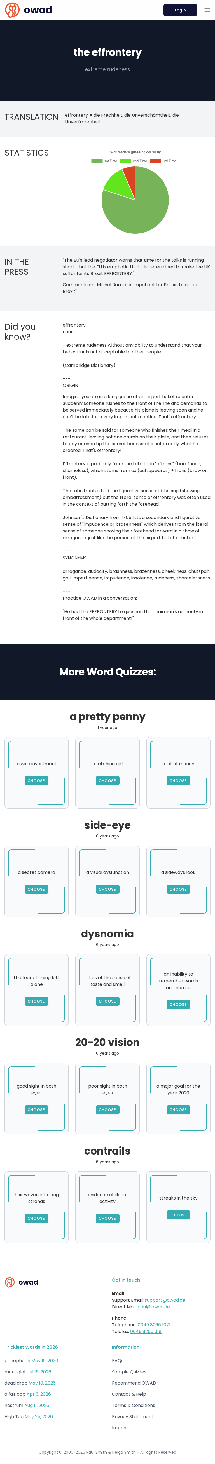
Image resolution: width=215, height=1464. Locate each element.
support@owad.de (165, 1300)
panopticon (17, 1360)
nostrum (13, 1405)
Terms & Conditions (133, 1405)
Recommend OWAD (134, 1383)
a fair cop (14, 1394)
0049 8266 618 (146, 1331)
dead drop (15, 1383)
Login (180, 10)
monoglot (15, 1372)
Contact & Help (129, 1394)
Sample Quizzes (129, 1372)
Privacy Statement (132, 1416)
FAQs (117, 1360)
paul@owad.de (153, 1307)
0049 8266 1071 (154, 1325)
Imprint (120, 1428)
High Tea (14, 1416)
